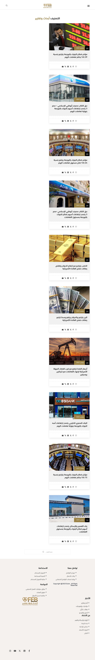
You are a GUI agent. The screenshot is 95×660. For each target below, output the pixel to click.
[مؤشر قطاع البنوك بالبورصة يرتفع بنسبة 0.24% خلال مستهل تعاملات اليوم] (69, 142)
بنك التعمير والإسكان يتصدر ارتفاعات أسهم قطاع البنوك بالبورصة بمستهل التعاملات (71, 528)
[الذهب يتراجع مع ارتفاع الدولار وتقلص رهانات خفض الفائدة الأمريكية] (69, 248)
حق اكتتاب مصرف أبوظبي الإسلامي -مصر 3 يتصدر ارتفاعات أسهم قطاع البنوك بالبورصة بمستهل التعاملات (70, 214)
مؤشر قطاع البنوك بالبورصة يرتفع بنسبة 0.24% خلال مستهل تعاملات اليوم (70, 161)
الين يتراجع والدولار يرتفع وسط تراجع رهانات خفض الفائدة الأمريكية (72, 318)
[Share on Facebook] (73, 66)
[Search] (6, 6)
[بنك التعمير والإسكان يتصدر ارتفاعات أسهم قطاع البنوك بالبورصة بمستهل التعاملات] (69, 508)
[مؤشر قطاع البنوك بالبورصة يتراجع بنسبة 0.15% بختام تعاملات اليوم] (69, 457)
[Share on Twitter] (70, 66)
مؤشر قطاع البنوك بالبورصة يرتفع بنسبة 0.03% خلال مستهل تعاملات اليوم (70, 581)
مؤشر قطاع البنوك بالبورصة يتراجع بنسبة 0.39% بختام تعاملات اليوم (70, 55)
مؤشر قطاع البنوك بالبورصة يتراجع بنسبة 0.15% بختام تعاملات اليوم (70, 476)
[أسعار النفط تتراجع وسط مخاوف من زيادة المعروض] (69, 614)
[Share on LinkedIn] (68, 66)
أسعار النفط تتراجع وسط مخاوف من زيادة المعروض (69, 633)
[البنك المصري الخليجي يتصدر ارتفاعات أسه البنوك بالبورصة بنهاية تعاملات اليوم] (69, 405)
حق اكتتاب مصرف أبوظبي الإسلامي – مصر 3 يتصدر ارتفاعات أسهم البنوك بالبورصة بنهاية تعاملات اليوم (69, 108)
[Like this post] (76, 66)
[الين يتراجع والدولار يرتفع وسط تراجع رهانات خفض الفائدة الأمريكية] (69, 299)
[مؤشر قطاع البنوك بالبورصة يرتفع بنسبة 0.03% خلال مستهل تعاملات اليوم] (69, 563)
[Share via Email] (62, 66)
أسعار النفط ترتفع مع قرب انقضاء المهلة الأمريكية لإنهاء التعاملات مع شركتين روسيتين (70, 371)
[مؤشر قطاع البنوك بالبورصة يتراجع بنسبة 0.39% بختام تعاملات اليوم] (69, 36)
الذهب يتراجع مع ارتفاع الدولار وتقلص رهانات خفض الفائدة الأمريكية (71, 267)
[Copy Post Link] (65, 66)
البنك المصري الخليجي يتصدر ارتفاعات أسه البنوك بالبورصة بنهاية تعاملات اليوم (69, 424)
